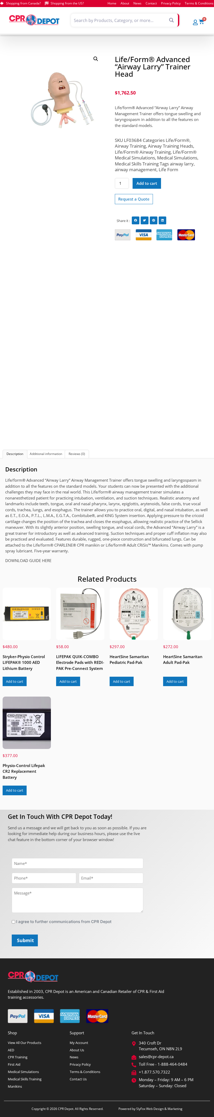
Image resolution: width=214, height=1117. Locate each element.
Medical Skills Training (137, 164)
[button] (95, 59)
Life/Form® (177, 140)
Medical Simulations (177, 158)
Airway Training (130, 146)
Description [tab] (15, 454)
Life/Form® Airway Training (143, 152)
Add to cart (146, 183)
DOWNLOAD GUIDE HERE (28, 560)
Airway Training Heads (170, 146)
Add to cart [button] (14, 681)
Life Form (168, 169)
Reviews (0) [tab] (77, 454)
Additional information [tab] (46, 454)
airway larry (182, 164)
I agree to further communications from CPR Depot (63, 921)
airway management (136, 169)
